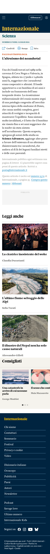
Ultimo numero (13, 514)
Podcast (8, 503)
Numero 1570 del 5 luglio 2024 (15, 42)
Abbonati (17, 183)
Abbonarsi (35, 18)
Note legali (8, 548)
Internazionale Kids (15, 520)
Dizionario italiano (15, 465)
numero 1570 (38, 176)
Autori (8, 488)
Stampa (25, 49)
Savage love (11, 508)
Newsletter (10, 494)
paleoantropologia (14, 54)
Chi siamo (10, 427)
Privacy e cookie (13, 450)
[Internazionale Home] (16, 418)
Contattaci (10, 433)
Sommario (10, 438)
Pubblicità (10, 476)
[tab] (22, 405)
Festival (8, 444)
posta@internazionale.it (14, 170)
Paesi (7, 482)
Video (7, 456)
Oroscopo (10, 471)
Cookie (18, 548)
